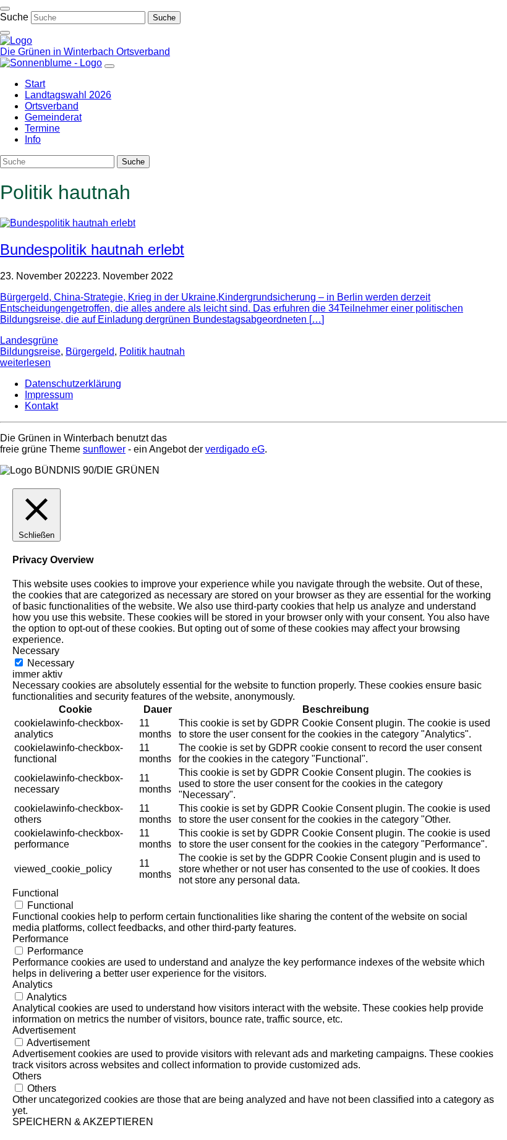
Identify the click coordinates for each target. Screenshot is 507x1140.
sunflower (104, 449)
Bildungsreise (30, 351)
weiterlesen (25, 362)
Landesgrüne (29, 340)
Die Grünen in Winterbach (58, 51)
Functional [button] (35, 893)
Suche (14, 17)
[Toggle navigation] (5, 9)
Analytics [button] (32, 984)
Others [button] (26, 1076)
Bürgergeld (90, 351)
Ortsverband (143, 51)
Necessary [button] (35, 650)
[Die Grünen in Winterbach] (16, 40)
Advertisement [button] (43, 1030)
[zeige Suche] (5, 33)
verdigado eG (235, 449)
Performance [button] (40, 939)
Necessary (50, 663)
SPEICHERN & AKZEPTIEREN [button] (82, 1122)
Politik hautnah (152, 351)
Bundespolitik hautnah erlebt (92, 249)
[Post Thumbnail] (67, 223)
